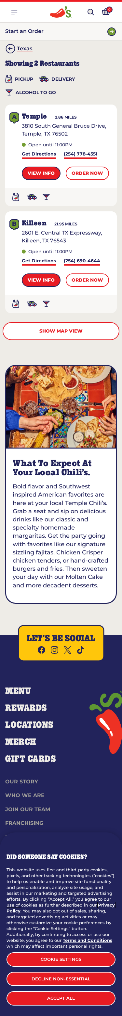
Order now (87, 173)
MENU (18, 691)
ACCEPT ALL (61, 998)
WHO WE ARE (25, 795)
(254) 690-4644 (82, 261)
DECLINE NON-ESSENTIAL (61, 978)
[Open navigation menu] (14, 12)
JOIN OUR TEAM (27, 809)
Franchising (24, 823)
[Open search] (91, 12)
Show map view (61, 331)
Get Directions (39, 154)
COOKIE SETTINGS (61, 959)
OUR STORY (21, 781)
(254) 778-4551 (80, 154)
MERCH (20, 742)
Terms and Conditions (87, 940)
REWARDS (26, 708)
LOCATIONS (29, 725)
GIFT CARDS (30, 759)
